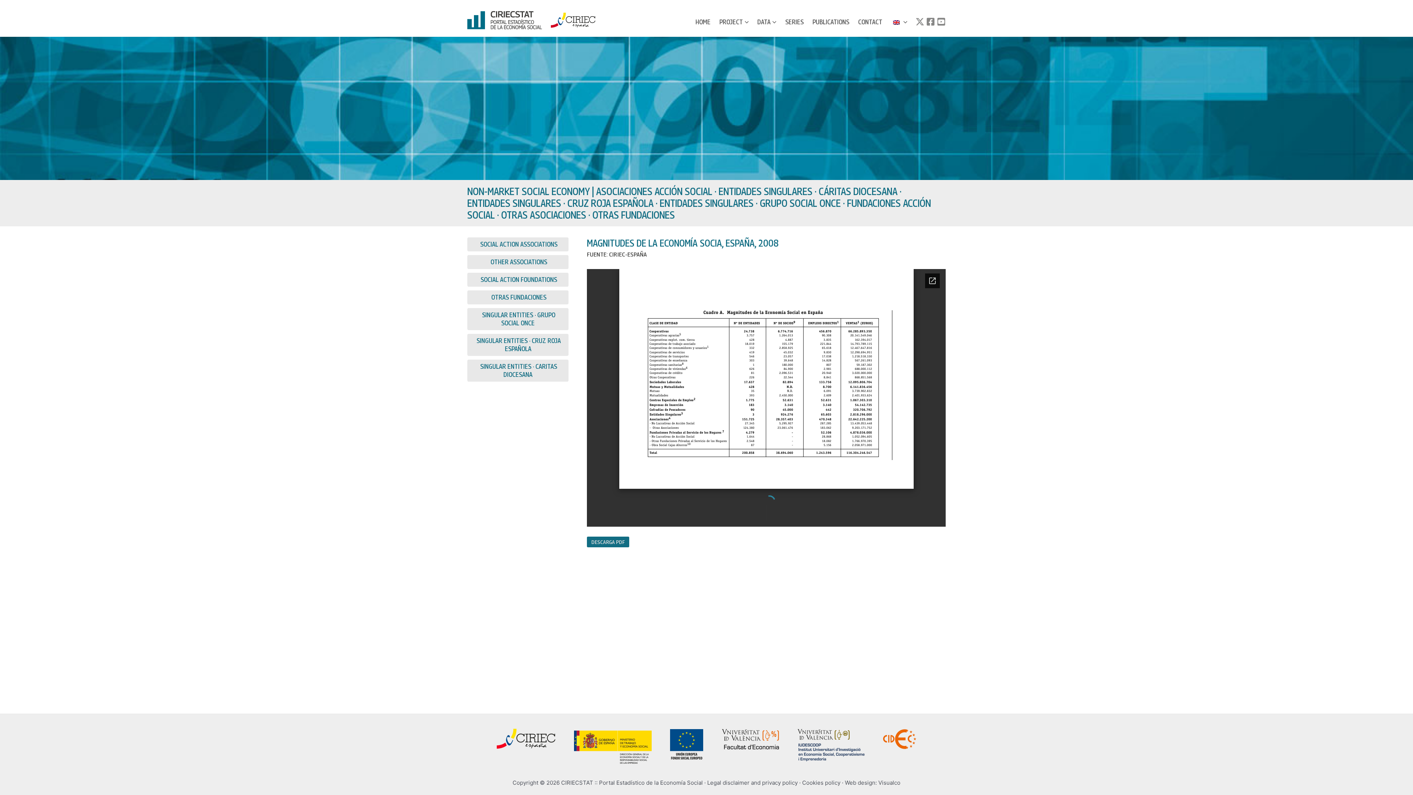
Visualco (889, 782)
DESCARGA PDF (608, 541)
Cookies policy (821, 782)
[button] (746, 22)
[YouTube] (941, 21)
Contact (870, 22)
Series (794, 22)
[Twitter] (920, 21)
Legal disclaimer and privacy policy (752, 782)
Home (703, 22)
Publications (830, 22)
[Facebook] (930, 21)
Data (764, 22)
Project (731, 22)
